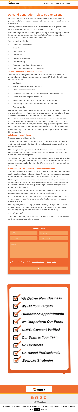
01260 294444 (65, 3)
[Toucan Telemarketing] (13, 4)
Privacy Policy (51, 262)
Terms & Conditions (38, 262)
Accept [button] (37, 409)
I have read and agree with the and (34, 262)
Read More (44, 409)
